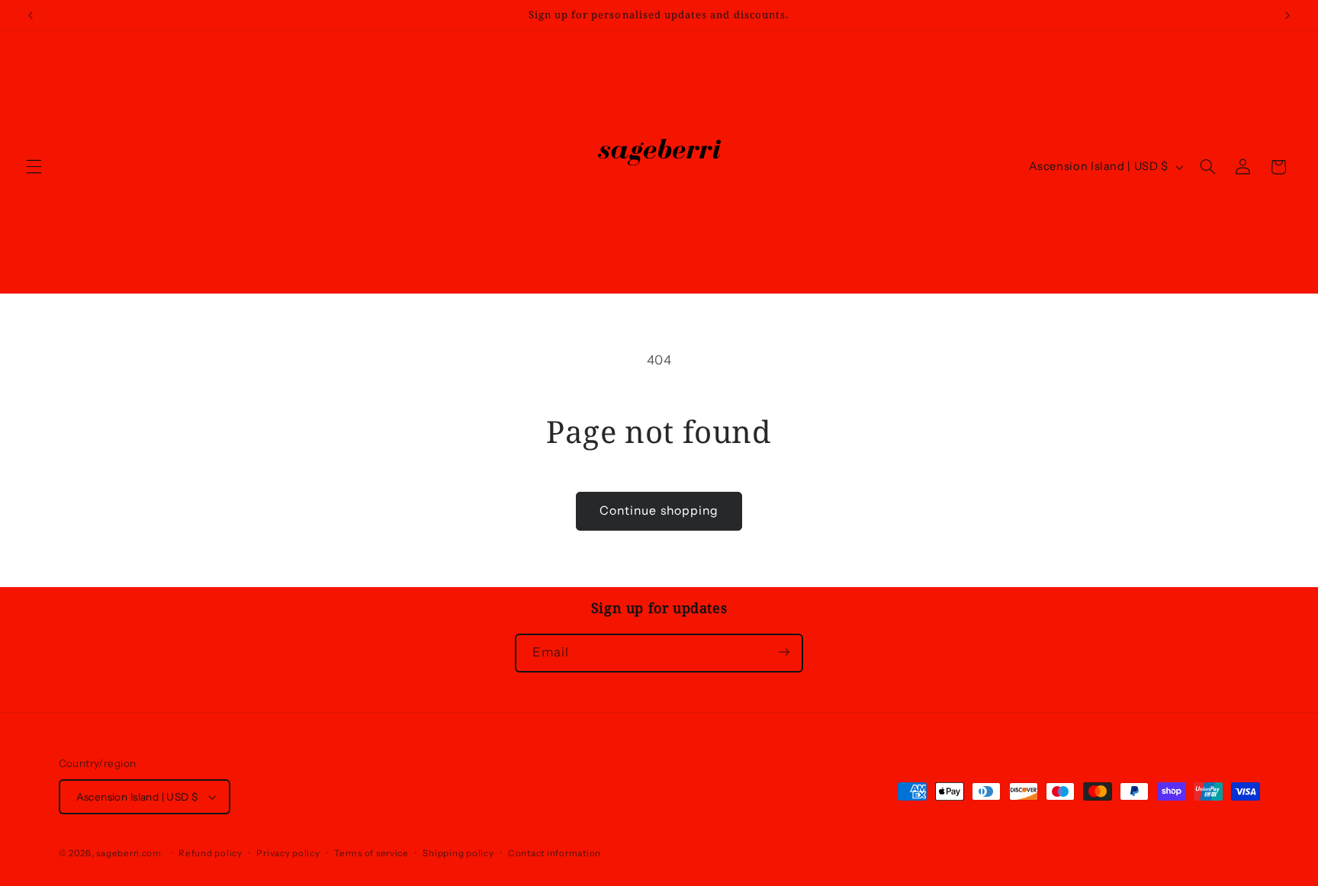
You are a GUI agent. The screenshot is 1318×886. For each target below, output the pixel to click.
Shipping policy (458, 853)
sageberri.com (129, 853)
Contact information (554, 853)
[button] (33, 167)
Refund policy (210, 853)
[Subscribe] (784, 652)
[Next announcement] (1287, 15)
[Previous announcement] (30, 15)
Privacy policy (288, 853)
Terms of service (371, 853)
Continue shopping (659, 510)
